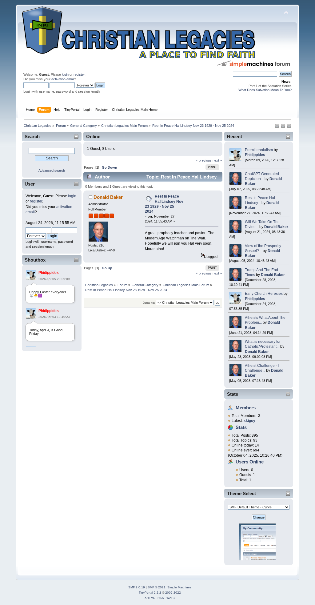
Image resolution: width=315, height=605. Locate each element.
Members (246, 407)
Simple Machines (179, 587)
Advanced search (51, 170)
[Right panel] (283, 127)
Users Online (250, 461)
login (65, 74)
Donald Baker (276, 227)
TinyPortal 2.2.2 (150, 592)
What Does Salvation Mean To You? (265, 90)
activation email (62, 79)
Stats (232, 394)
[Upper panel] (288, 127)
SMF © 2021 (156, 587)
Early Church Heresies (264, 293)
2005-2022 (173, 592)
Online (93, 136)
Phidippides (48, 272)
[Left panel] (278, 127)
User (30, 183)
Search (32, 136)
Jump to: (149, 302)
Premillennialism (259, 150)
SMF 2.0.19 (136, 587)
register (79, 74)
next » (217, 160)
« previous (204, 160)
